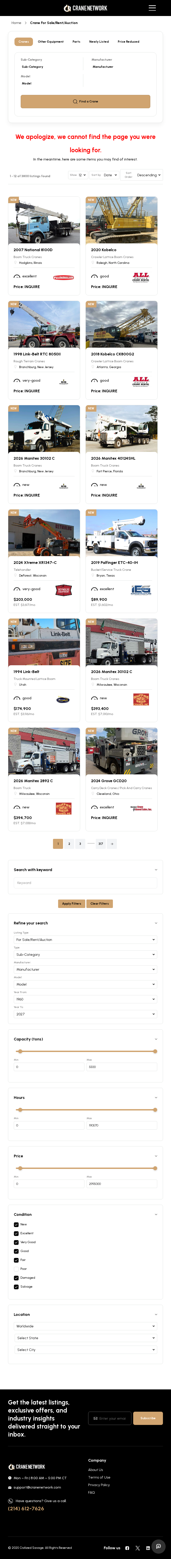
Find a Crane (88, 101)
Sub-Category (31, 60)
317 (101, 844)
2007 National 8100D (33, 249)
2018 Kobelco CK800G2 (112, 354)
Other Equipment (51, 42)
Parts (76, 42)
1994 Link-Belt (26, 671)
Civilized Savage (32, 1548)
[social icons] (127, 1547)
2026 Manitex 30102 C (34, 458)
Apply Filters (71, 904)
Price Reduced (128, 42)
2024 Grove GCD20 (109, 780)
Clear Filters (99, 904)
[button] (112, 844)
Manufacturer (102, 60)
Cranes (23, 42)
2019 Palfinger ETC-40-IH (114, 562)
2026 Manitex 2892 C (33, 780)
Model (25, 76)
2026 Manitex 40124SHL (113, 458)
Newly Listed (99, 42)
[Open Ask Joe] (158, 1546)
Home (16, 23)
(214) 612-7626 (26, 1508)
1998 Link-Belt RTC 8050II (37, 354)
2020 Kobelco (103, 249)
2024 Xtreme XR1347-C (35, 562)
